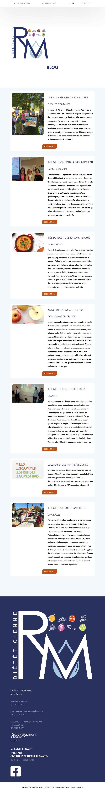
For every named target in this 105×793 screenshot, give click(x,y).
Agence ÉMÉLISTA (77, 787)
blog (71, 3)
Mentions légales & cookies (32, 787)
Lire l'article (49, 146)
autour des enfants (49, 8)
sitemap (47, 787)
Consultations (22, 3)
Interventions (49, 3)
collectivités (49, 19)
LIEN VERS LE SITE (17, 728)
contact (86, 3)
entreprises (49, 13)
